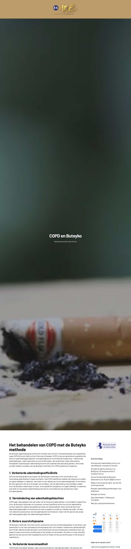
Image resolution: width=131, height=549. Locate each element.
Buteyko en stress (98, 494)
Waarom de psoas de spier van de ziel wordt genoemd (106, 484)
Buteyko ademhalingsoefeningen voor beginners (106, 489)
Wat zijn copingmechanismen (103, 503)
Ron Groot (73, 241)
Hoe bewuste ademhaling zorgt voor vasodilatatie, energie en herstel (105, 464)
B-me (95, 517)
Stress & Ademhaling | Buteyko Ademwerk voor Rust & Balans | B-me (106, 478)
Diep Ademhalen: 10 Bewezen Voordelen (103, 498)
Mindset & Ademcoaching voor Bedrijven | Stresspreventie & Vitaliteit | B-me (103, 471)
